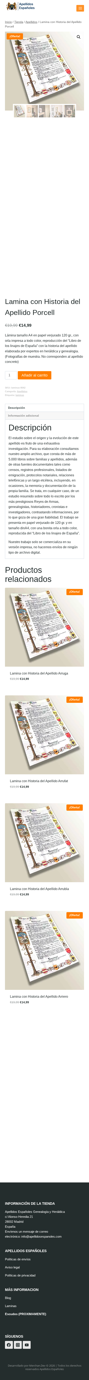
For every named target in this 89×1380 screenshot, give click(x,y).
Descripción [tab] (16, 407)
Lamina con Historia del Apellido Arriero (39, 996)
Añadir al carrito (35, 375)
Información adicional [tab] (23, 415)
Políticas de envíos (18, 1259)
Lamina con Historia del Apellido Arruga (39, 673)
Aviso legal (12, 1267)
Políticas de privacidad (20, 1275)
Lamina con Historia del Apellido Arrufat (39, 781)
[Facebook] (9, 1345)
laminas (20, 395)
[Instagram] (18, 1345)
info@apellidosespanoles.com (41, 1236)
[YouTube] (27, 1345)
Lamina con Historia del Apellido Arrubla (39, 889)
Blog (8, 1298)
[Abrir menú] (80, 8)
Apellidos (22, 391)
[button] (78, 37)
